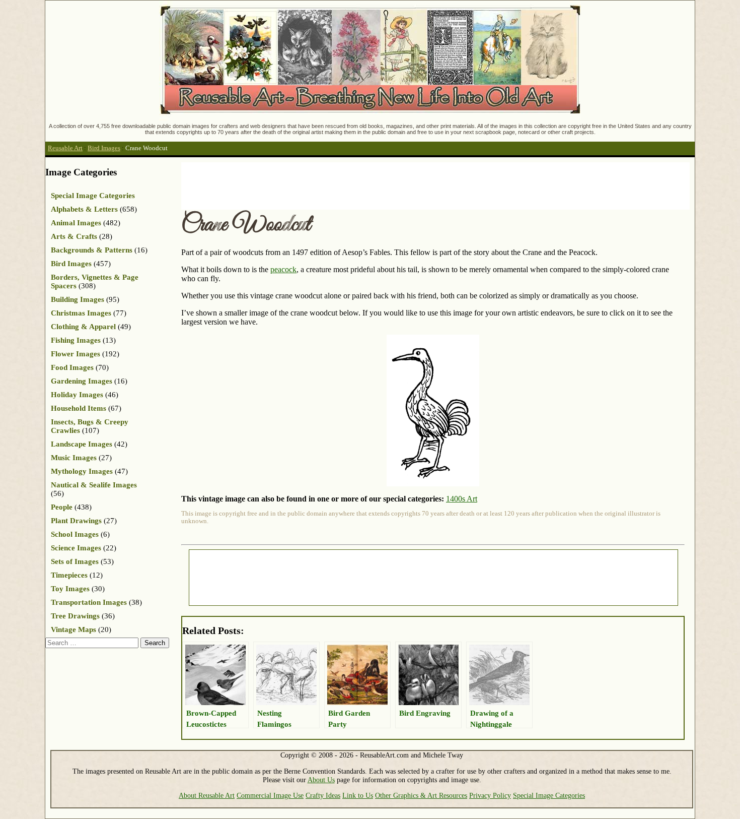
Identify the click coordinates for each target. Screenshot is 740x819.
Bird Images (104, 148)
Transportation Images (89, 602)
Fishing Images (76, 340)
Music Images (74, 458)
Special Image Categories (93, 196)
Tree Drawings (75, 616)
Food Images (72, 367)
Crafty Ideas (323, 795)
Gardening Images (81, 381)
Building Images (77, 299)
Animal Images (76, 223)
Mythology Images (82, 471)
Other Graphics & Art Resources (421, 795)
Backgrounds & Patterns (91, 250)
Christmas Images (81, 313)
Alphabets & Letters (84, 209)
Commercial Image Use (270, 795)
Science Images (76, 548)
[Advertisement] (364, 185)
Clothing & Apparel (83, 327)
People (61, 507)
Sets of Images (75, 561)
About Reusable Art (207, 795)
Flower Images (75, 354)
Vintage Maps (73, 629)
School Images (75, 534)
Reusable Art (65, 148)
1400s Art (461, 498)
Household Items (78, 408)
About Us (321, 780)
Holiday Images (77, 395)
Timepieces (69, 575)
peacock (283, 269)
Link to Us (357, 795)
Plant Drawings (76, 521)
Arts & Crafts (74, 236)
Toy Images (70, 589)
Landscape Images (81, 444)
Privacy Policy (490, 795)
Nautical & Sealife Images (94, 485)
